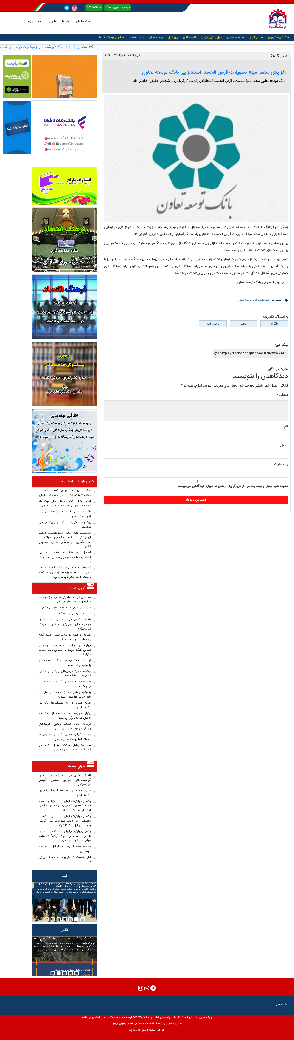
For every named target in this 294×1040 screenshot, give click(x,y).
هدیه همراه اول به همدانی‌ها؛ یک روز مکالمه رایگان (65, 705)
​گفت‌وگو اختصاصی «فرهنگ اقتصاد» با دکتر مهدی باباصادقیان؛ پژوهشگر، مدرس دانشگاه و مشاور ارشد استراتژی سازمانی (65, 572)
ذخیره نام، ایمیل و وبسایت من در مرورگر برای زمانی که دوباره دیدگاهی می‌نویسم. (232, 486)
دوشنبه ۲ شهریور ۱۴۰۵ (117, 7)
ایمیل (284, 445)
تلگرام (274, 323)
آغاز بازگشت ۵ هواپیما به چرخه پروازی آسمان (65, 859)
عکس (64, 930)
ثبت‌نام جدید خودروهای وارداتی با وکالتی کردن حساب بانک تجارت (65, 673)
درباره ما (66, 21)
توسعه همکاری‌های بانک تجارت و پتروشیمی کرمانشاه (65, 663)
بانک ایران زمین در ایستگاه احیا (72, 613)
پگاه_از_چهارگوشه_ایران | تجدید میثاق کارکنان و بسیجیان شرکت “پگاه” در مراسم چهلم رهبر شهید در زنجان (65, 836)
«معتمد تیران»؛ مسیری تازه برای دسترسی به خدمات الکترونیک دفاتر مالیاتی (65, 737)
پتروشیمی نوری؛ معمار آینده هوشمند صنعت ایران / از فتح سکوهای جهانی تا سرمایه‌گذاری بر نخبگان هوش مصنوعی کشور (65, 539)
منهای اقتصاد (136, 37)
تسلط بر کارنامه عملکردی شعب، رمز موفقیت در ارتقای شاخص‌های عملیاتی (65, 599)
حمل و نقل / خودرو (211, 37)
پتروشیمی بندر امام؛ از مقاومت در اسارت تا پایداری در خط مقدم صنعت (65, 694)
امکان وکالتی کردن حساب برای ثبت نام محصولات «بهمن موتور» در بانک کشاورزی (65, 503)
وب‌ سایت (281, 464)
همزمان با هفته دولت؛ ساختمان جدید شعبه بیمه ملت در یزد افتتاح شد (65, 637)
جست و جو (34, 21)
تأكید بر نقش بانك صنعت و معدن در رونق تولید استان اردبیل (65, 514)
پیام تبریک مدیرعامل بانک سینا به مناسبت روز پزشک (65, 684)
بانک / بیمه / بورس (278, 37)
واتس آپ (213, 323)
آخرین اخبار (77, 588)
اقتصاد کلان (189, 37)
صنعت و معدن (235, 37)
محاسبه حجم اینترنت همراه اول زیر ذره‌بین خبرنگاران (65, 849)
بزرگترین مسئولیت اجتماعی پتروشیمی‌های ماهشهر (65, 524)
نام (286, 427)
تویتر (243, 323)
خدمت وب (135, 1030)
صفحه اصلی (83, 21)
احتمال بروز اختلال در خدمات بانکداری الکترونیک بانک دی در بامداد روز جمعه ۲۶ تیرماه (65, 557)
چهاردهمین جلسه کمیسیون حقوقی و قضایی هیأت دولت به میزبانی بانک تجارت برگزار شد (65, 650)
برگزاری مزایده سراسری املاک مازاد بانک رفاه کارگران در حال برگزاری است (65, 716)
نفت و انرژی (256, 37)
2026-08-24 (94, 7)
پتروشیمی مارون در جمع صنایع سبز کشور (66, 607)
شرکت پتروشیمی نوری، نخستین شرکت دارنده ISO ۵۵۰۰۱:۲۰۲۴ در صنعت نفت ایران (65, 493)
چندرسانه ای (156, 37)
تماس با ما (51, 21)
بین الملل (173, 37)
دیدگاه (282, 395)
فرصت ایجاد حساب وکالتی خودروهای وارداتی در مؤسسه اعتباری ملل (65, 726)
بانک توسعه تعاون (247, 300)
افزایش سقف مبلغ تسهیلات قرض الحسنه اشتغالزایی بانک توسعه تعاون (214, 72)
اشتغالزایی (264, 300)
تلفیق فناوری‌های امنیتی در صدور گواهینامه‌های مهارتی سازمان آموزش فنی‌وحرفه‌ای (65, 624)
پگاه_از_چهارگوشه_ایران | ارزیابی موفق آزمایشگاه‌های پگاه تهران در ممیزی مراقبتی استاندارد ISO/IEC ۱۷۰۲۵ (65, 806)
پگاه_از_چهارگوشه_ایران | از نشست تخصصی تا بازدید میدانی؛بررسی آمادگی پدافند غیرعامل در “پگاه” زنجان (65, 821)
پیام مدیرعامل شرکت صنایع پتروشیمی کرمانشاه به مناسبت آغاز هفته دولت (65, 747)
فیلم (64, 876)
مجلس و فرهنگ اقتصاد (111, 37)
